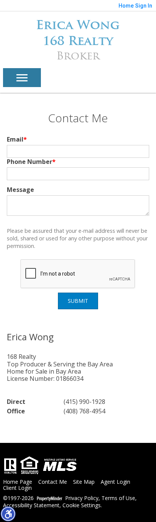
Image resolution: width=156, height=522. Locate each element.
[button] (8, 513)
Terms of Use (118, 498)
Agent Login (115, 482)
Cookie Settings (81, 505)
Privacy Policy (81, 498)
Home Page (17, 482)
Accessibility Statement (31, 505)
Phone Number (31, 161)
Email (17, 139)
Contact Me (52, 482)
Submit (78, 300)
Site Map (84, 482)
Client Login (17, 488)
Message (20, 189)
